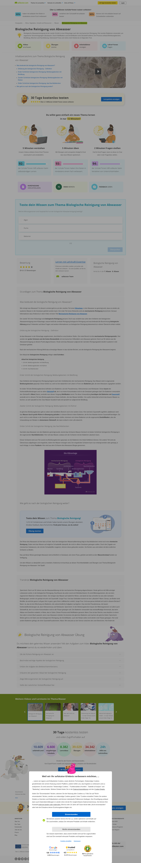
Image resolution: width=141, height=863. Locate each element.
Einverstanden (71, 814)
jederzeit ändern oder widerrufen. (49, 804)
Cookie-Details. (99, 789)
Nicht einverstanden (71, 829)
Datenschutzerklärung (80, 789)
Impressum (77, 841)
